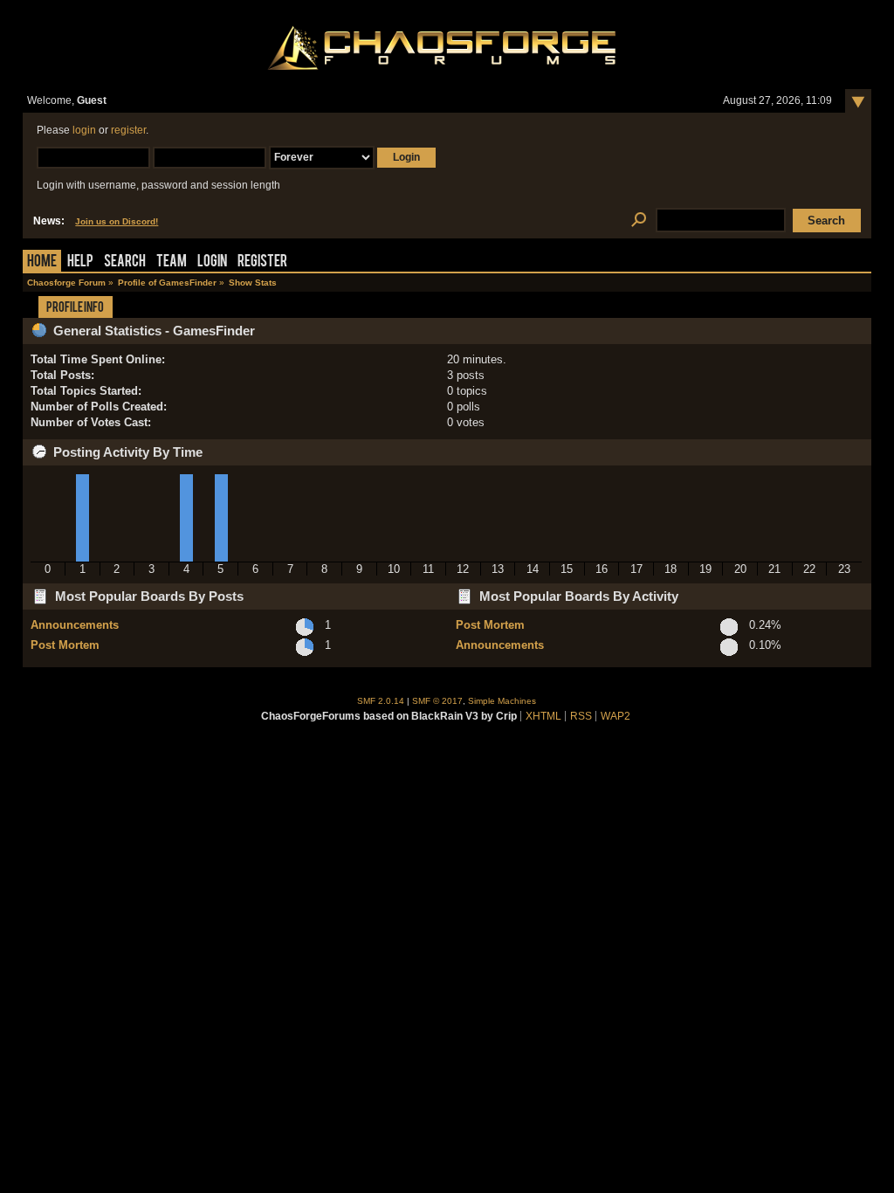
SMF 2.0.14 (380, 701)
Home (42, 262)
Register (262, 262)
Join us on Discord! (116, 221)
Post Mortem (65, 645)
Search (125, 262)
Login (212, 262)
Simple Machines (502, 701)
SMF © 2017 (437, 701)
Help (80, 262)
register (128, 130)
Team (171, 262)
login (84, 130)
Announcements (75, 624)
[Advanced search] (638, 220)
